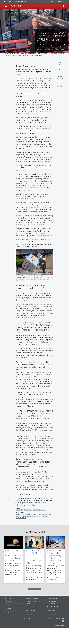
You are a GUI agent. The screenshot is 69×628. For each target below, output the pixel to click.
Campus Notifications (32, 598)
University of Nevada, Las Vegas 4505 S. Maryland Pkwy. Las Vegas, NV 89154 (53, 601)
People (61, 87)
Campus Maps (51, 610)
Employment (8, 598)
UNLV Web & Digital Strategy (23, 618)
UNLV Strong (8, 601)
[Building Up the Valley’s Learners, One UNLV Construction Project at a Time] (55, 559)
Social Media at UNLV (59, 625)
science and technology (39, 510)
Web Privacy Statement (32, 607)
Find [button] (63, 6)
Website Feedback (31, 614)
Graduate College (21, 518)
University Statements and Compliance (33, 602)
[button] (6, 6)
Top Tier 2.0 (8, 612)
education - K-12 (28, 510)
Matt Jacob (60, 78)
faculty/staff (19, 510)
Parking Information (52, 614)
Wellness (7, 605)
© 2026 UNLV (8, 618)
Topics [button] (53, 1)
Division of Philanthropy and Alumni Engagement (34, 516)
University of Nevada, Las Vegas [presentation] (17, 1)
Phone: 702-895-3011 (52, 607)
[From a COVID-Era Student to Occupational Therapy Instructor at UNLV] (34, 559)
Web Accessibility (30, 610)
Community (8, 608)
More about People (34, 589)
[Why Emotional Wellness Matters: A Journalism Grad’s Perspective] (13, 559)
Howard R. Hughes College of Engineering (27, 514)
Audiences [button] (61, 1)
